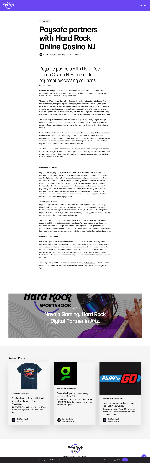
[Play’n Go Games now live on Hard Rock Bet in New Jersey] (120, 393)
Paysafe (54, 90)
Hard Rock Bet (61, 388)
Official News (16, 393)
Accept (125, 460)
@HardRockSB (89, 263)
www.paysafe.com (66, 196)
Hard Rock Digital (49, 54)
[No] (147, 460)
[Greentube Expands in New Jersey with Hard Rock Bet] (75, 393)
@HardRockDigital (97, 265)
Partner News (45, 21)
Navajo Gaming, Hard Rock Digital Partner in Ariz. (75, 316)
